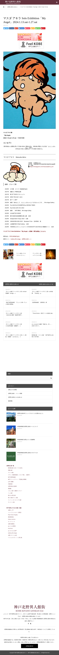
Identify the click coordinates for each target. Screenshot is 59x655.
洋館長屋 (10, 484)
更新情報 (10, 401)
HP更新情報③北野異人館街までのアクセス (27, 452)
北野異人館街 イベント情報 (15, 393)
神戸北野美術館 (12, 477)
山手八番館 (10, 481)
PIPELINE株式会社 (14, 236)
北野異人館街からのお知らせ (15, 397)
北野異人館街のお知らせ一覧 (46, 284)
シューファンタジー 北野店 (14, 512)
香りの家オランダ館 (13, 497)
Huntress (10, 528)
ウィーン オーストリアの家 (14, 500)
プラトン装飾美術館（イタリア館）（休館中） (19, 475)
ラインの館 (10, 472)
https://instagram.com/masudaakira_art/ (42, 166)
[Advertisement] (18, 355)
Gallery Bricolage (16, 239)
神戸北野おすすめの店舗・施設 (14, 508)
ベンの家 (10, 493)
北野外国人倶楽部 (12, 486)
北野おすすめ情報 (12, 389)
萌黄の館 (10, 470)
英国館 (9, 488)
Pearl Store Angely (13, 514)
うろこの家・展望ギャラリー (15, 490)
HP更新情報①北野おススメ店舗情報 (26, 439)
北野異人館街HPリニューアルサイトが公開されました (30, 413)
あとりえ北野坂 (12, 526)
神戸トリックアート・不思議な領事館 (17, 479)
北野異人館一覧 (10, 465)
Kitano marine (11, 519)
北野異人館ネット (27, 239)
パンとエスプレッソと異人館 (15, 537)
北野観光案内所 (29, 646)
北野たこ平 (10, 510)
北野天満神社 (11, 524)
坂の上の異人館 (12, 495)
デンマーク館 (11, 502)
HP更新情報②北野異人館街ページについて (27, 426)
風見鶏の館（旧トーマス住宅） (15, 468)
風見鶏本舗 (10, 517)
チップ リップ (11, 521)
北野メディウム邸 (12, 535)
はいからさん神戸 (12, 530)
